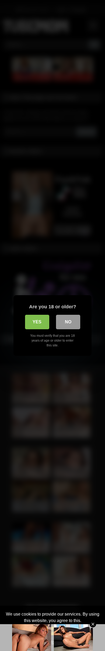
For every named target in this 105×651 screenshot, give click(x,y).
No (68, 322)
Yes (37, 322)
